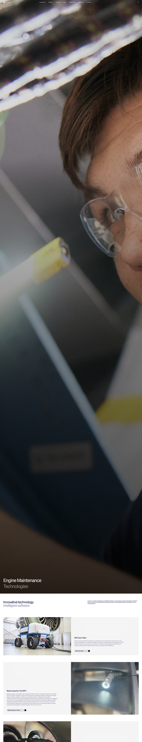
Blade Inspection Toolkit (14, 710)
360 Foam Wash (79, 651)
